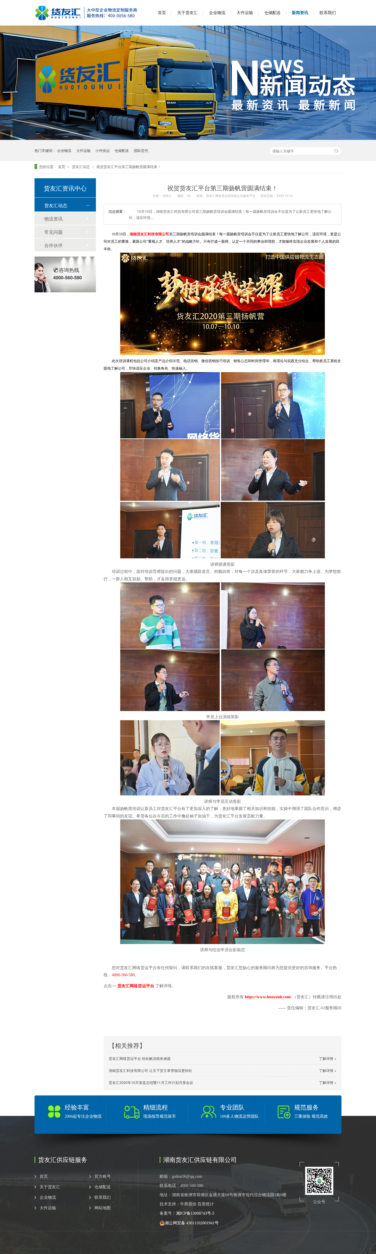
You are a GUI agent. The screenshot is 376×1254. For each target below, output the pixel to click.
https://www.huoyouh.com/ (268, 997)
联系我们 (327, 12)
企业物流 (217, 12)
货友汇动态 (81, 166)
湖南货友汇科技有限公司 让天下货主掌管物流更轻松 (150, 1070)
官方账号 (102, 1176)
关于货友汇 (187, 12)
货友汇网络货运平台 (135, 986)
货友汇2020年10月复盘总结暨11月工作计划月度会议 (151, 1082)
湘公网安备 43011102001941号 (192, 1223)
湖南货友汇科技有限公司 (149, 234)
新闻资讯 (300, 12)
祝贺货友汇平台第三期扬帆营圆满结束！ (128, 166)
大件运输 (245, 12)
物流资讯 (53, 218)
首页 (162, 12)
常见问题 (53, 231)
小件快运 (102, 150)
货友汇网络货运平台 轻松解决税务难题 (140, 1058)
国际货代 (141, 150)
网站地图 (102, 1208)
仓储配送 (272, 12)
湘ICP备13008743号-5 (195, 1213)
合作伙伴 (53, 245)
